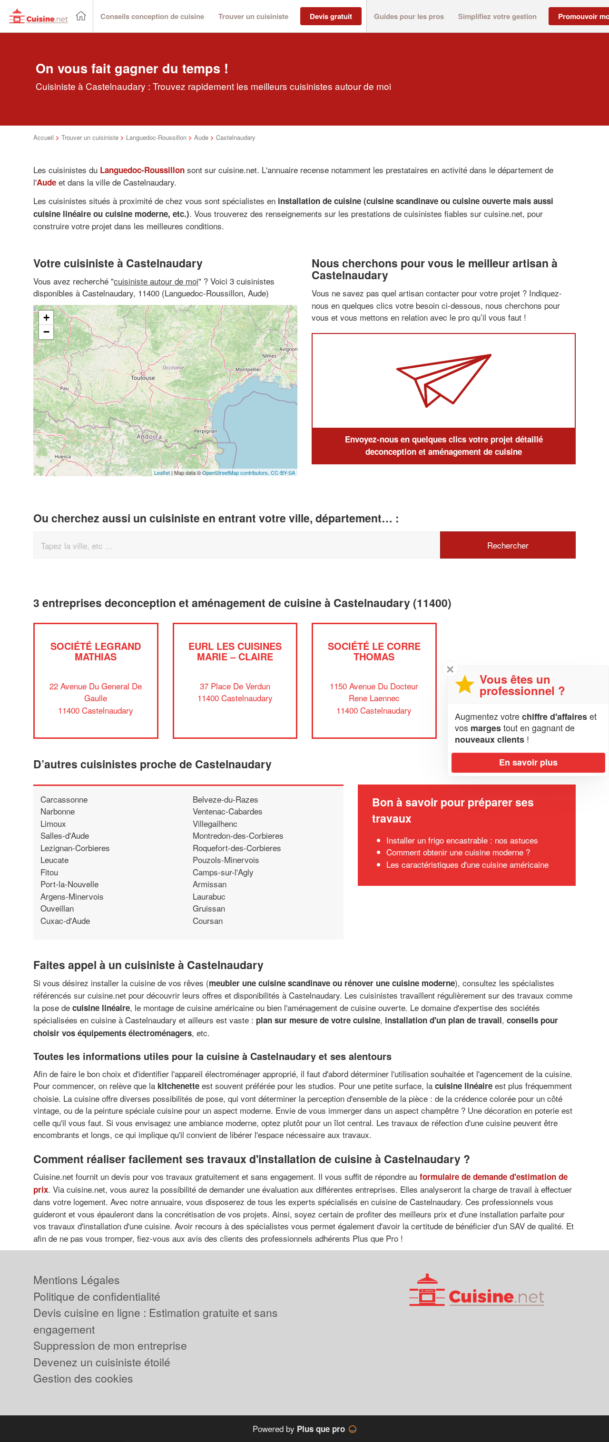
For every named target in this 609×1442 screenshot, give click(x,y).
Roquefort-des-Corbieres (237, 847)
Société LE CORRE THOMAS (374, 651)
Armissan (209, 884)
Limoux (53, 823)
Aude (201, 137)
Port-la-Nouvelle (69, 884)
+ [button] (46, 318)
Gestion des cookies (83, 1378)
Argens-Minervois (72, 896)
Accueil (43, 137)
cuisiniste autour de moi (156, 281)
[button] (152, 16)
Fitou (49, 872)
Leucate (54, 859)
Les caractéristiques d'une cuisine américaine (467, 864)
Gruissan (209, 908)
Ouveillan (57, 908)
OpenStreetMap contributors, (236, 472)
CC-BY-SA (283, 472)
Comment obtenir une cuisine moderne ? (458, 852)
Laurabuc (209, 896)
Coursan (208, 920)
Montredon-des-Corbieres (238, 835)
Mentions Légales (76, 1279)
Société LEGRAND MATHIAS (95, 651)
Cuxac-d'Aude (65, 920)
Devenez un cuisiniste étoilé (101, 1362)
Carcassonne (64, 799)
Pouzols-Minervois (226, 859)
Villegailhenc (215, 823)
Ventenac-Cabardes (228, 811)
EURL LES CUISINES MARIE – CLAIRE (235, 651)
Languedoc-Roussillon (156, 137)
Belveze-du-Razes (225, 799)
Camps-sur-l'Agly (223, 872)
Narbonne (57, 811)
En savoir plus (528, 762)
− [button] (46, 332)
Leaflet (162, 472)
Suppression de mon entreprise (110, 1345)
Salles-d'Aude (64, 835)
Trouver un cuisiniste (89, 137)
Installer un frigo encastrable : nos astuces (462, 840)
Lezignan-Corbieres (75, 847)
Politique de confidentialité (96, 1296)
